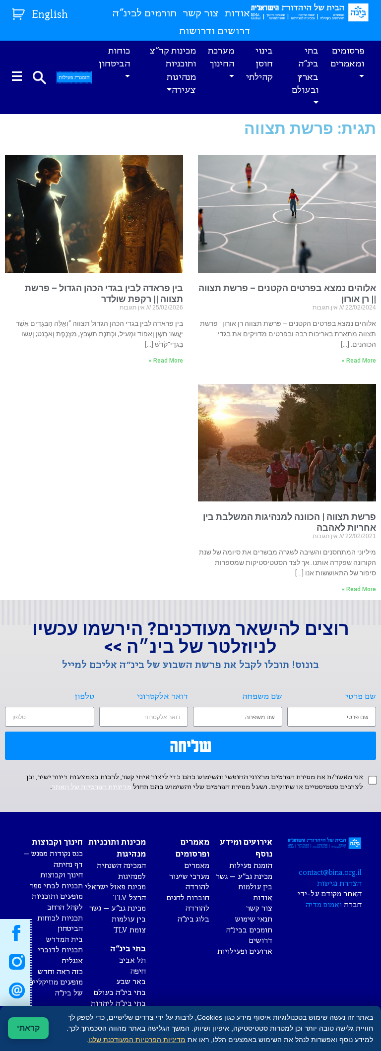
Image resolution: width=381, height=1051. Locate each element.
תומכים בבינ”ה (249, 930)
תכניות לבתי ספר (56, 886)
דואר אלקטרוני (162, 696)
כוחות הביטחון (114, 57)
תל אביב (132, 960)
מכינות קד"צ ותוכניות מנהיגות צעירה (173, 71)
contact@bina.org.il (330, 872)
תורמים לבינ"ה (145, 13)
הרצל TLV (129, 898)
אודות (237, 13)
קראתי (28, 1028)
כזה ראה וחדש (60, 972)
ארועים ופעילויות (244, 951)
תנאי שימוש (253, 919)
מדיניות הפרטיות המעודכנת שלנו (137, 1040)
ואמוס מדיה (324, 905)
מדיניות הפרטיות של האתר (91, 787)
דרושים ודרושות (214, 31)
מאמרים (196, 865)
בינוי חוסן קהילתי (259, 64)
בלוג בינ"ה (193, 919)
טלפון (84, 696)
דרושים (260, 940)
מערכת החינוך (221, 57)
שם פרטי (360, 696)
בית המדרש (64, 939)
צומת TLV (130, 930)
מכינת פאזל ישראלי (115, 887)
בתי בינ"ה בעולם (119, 992)
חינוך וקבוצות (61, 875)
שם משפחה (262, 696)
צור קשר (201, 13)
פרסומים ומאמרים (347, 57)
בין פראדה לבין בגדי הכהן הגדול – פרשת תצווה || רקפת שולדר (104, 293)
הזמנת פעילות (250, 865)
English (50, 15)
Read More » (359, 360)
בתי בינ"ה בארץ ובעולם (305, 71)
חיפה (138, 971)
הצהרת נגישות (339, 883)
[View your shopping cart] (19, 12)
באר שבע (131, 982)
